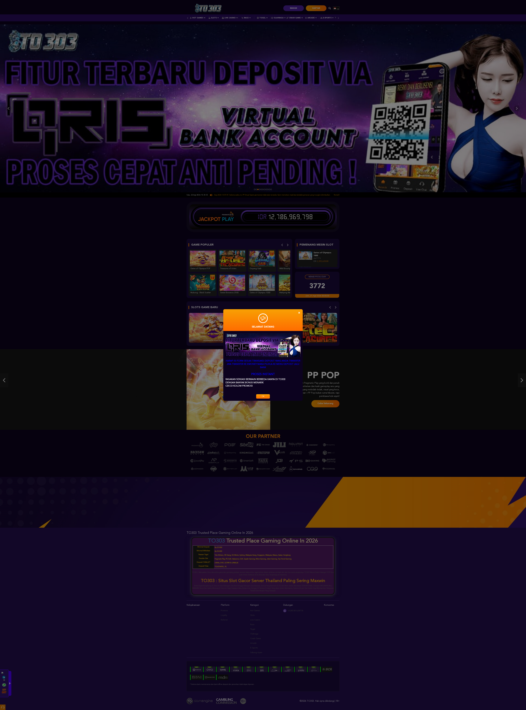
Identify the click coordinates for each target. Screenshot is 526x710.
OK (263, 396)
